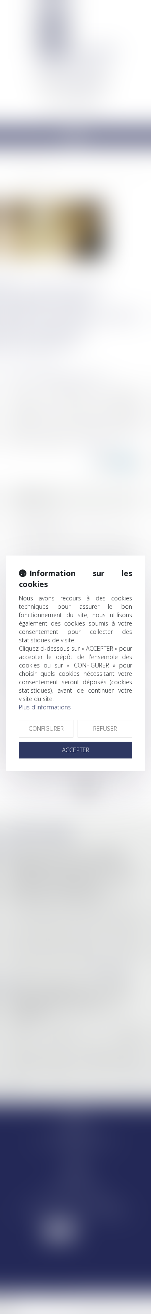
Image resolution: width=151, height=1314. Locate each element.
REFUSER (105, 728)
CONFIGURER (46, 728)
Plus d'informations (45, 707)
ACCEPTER (75, 750)
